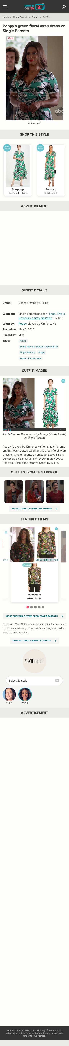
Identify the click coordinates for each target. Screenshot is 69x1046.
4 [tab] (39, 607)
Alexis (23, 341)
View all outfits (32, 640)
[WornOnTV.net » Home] (34, 6)
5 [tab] (43, 607)
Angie (9, 702)
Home (6, 17)
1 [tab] (27, 607)
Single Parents (20, 17)
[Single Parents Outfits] (34, 661)
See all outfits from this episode (32, 508)
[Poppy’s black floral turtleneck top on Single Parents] (34, 491)
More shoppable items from (32, 616)
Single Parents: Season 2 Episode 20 (39, 346)
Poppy (35, 17)
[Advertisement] (34, 248)
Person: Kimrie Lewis (30, 358)
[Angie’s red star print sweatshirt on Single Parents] (55, 491)
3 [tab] (35, 607)
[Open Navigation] (5, 7)
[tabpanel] (34, 564)
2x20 (45, 17)
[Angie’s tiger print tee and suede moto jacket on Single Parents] (13, 491)
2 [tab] (31, 607)
